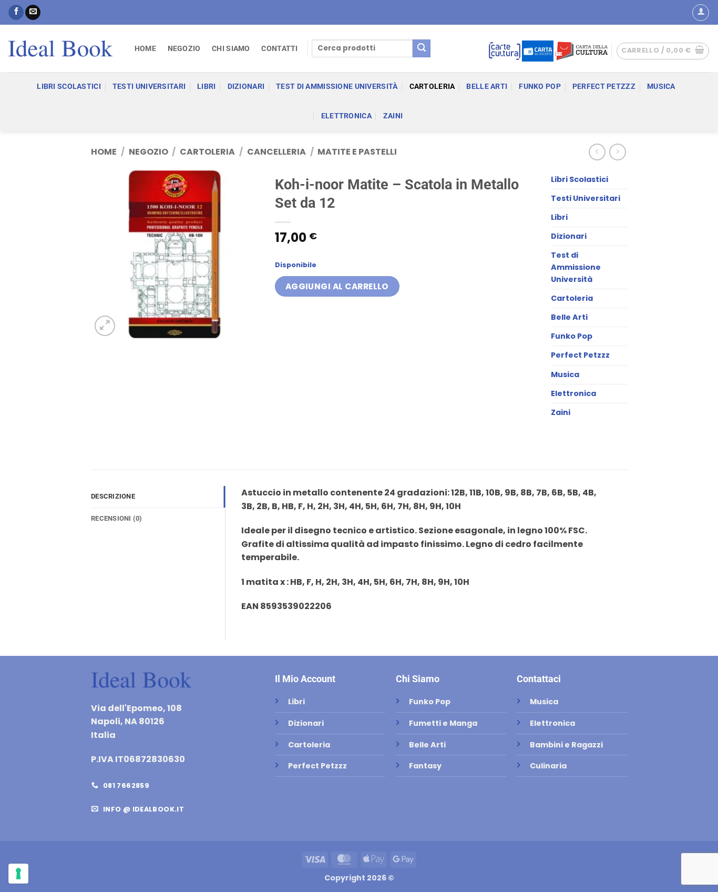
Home (145, 49)
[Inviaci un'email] (32, 13)
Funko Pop (540, 86)
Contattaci (539, 678)
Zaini (393, 116)
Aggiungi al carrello (337, 286)
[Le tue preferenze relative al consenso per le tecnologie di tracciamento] (18, 874)
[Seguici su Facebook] (16, 13)
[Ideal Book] (60, 48)
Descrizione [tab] (113, 496)
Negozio (184, 49)
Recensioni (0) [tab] (116, 518)
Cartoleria (432, 86)
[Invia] (421, 48)
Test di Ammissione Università (336, 86)
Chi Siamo (231, 49)
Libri (206, 86)
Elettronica (346, 116)
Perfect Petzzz (603, 86)
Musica (661, 86)
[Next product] (597, 152)
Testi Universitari (149, 86)
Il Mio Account (305, 678)
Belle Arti (486, 86)
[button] (700, 12)
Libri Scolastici (69, 86)
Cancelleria (276, 152)
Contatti (279, 49)
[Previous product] (617, 152)
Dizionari (246, 86)
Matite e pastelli (357, 152)
